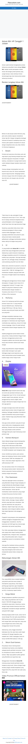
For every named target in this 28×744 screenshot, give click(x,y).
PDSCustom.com (18, 742)
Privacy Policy (17, 738)
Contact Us (10, 738)
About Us (5, 738)
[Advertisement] (14, 23)
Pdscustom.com (14, 3)
